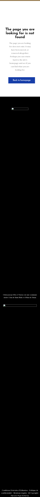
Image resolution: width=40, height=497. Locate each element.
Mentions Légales (20, 493)
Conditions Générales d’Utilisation (15, 490)
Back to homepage (22, 80)
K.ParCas (25, 496)
